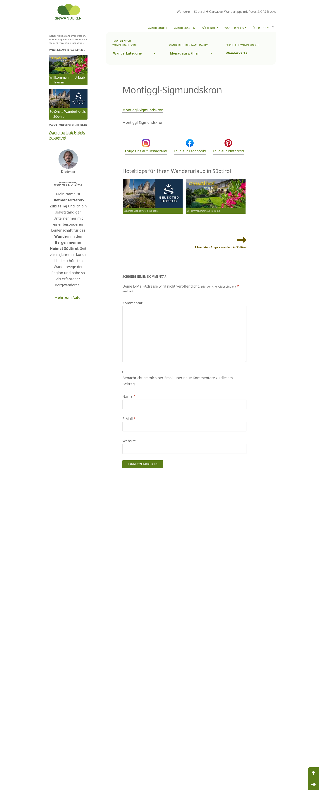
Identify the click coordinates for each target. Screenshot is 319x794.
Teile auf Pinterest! (228, 150)
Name (129, 396)
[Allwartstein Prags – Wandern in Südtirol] (313, 784)
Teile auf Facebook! (190, 150)
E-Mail (129, 418)
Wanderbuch (157, 28)
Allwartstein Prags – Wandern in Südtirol (220, 247)
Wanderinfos (234, 28)
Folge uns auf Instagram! (146, 150)
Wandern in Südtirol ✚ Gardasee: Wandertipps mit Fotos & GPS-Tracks (226, 11)
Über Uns (259, 28)
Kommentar (132, 302)
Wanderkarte (236, 53)
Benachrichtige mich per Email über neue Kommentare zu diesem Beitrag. (177, 380)
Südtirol (209, 28)
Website (129, 440)
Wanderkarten (184, 28)
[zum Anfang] (313, 773)
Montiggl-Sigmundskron (142, 109)
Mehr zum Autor (68, 297)
